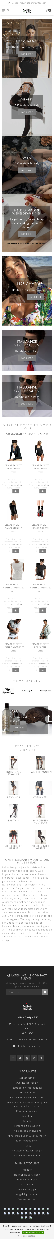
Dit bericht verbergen (33, 1233)
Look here (27, 54)
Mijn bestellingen (27, 1179)
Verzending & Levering (27, 1125)
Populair (42, 433)
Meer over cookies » (27, 1236)
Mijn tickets (27, 1184)
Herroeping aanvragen (27, 1174)
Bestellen (27, 1116)
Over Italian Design (27, 1082)
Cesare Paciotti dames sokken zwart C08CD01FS (40, 528)
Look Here (27, 234)
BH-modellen (27, 1092)
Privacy (27, 1145)
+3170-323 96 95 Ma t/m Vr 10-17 (28, 1039)
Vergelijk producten (27, 1194)
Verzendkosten (18, 485)
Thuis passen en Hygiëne (27, 1130)
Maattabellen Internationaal (27, 1087)
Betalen (27, 1120)
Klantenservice (27, 1077)
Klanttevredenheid (27, 1140)
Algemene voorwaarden (27, 1155)
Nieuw (29, 433)
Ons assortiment (27, 1199)
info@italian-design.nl (28, 1046)
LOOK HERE (36, 300)
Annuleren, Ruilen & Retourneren (27, 1135)
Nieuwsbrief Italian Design (27, 1150)
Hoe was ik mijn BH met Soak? (27, 1097)
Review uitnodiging (27, 1111)
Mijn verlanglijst (27, 1189)
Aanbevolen (14, 433)
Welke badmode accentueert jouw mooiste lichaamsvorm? (27, 1104)
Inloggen (27, 1169)
